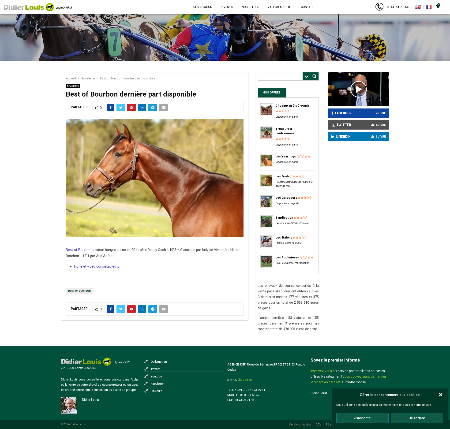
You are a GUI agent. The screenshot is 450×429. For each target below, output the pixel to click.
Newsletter (73, 86)
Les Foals (282, 176)
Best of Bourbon (78, 250)
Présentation (202, 7)
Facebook (158, 383)
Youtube (156, 376)
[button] (440, 394)
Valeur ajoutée (280, 7)
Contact (307, 7)
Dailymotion (159, 361)
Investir (227, 7)
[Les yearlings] (266, 166)
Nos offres (250, 7)
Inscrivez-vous (321, 371)
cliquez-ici (245, 379)
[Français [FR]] (428, 8)
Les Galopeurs (286, 197)
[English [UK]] (418, 8)
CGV (318, 424)
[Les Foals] (266, 186)
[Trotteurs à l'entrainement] (266, 138)
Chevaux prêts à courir (293, 105)
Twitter (155, 369)
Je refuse (417, 418)
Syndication (284, 217)
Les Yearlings (286, 156)
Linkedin (156, 391)
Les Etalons (284, 237)
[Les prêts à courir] (266, 115)
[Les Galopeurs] (266, 207)
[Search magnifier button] (315, 76)
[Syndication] (266, 227)
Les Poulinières (287, 257)
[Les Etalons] (266, 247)
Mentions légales (300, 424)
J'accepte (362, 418)
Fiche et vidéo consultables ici (97, 266)
